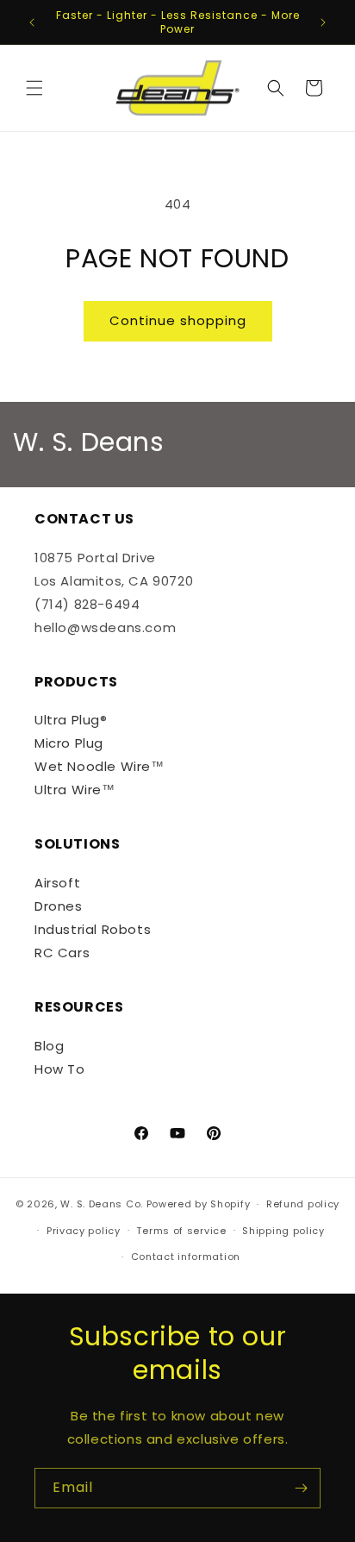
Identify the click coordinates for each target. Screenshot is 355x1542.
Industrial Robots (92, 929)
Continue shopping (177, 320)
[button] (34, 88)
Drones (58, 906)
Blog (49, 1046)
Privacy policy (84, 1231)
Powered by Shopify (198, 1204)
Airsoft (57, 883)
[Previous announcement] (32, 22)
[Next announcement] (323, 22)
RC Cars (62, 952)
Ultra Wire (68, 789)
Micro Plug (68, 743)
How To (59, 1069)
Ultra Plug (67, 720)
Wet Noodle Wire (92, 766)
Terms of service (181, 1231)
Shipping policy (283, 1231)
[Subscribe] (301, 1488)
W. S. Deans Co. (101, 1204)
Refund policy (302, 1204)
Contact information (185, 1256)
